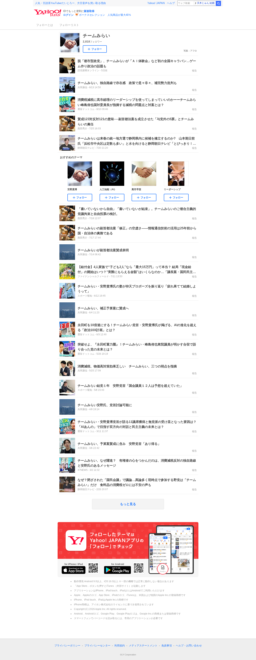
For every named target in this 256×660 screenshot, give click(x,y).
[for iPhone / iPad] (74, 570)
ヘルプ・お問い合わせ (189, 645)
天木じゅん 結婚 (205, 3)
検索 (218, 3)
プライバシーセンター (97, 645)
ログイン (68, 14)
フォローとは (44, 25)
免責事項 (166, 645)
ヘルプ (171, 3)
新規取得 (89, 11)
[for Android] (117, 570)
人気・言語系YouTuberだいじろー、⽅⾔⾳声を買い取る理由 (70, 3)
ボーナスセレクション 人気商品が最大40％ (105, 14)
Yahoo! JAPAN (156, 3)
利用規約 (119, 645)
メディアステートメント (143, 645)
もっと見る (128, 504)
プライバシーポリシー (67, 645)
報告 (194, 70)
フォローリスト (69, 25)
